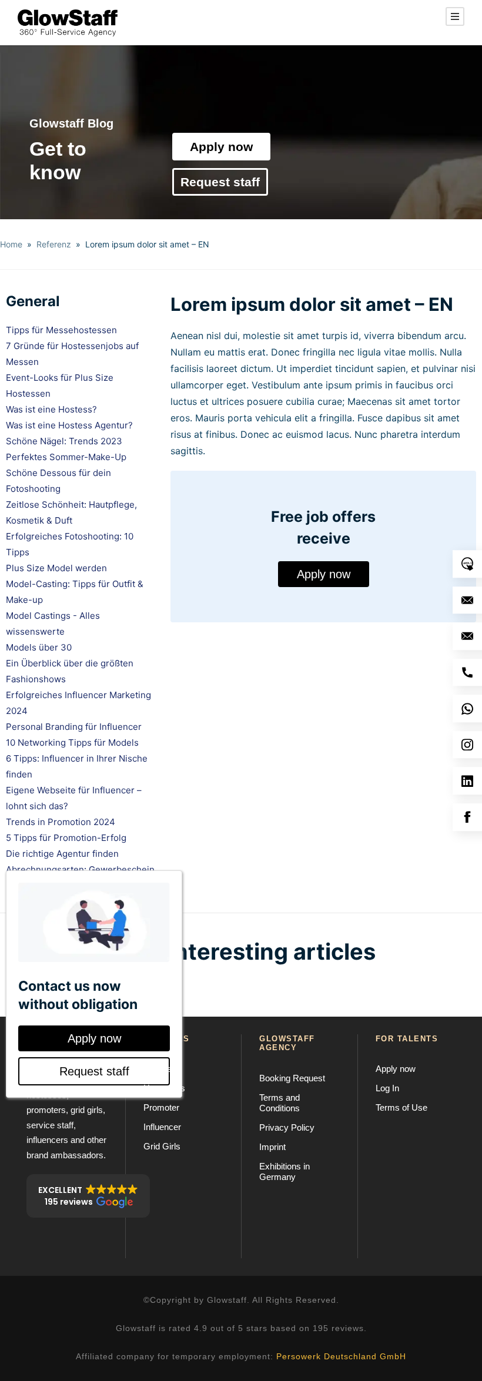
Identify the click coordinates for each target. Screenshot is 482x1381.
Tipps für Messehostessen (61, 330)
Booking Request (292, 1078)
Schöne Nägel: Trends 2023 (64, 441)
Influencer (162, 1127)
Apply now (221, 146)
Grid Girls (161, 1146)
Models (157, 1069)
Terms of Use (401, 1107)
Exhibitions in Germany (284, 1171)
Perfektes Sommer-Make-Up (66, 456)
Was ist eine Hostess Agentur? (69, 425)
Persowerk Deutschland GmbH (341, 1356)
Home (11, 244)
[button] (88, 1196)
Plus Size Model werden (56, 568)
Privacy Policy (286, 1127)
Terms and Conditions (279, 1102)
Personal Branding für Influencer (74, 726)
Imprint (272, 1147)
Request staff (220, 182)
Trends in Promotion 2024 (60, 821)
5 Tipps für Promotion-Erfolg (66, 837)
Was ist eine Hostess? (51, 409)
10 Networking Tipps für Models (72, 742)
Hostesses (164, 1088)
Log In (387, 1088)
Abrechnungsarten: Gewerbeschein (80, 869)
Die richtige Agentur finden (62, 853)
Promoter (161, 1107)
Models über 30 (39, 647)
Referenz (53, 244)
